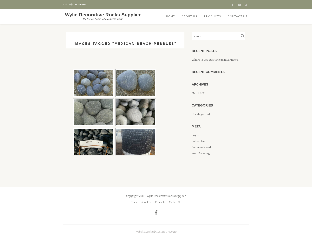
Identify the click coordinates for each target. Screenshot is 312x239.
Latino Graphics (167, 231)
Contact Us (238, 16)
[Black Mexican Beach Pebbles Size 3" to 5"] (135, 83)
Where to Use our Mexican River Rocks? (216, 59)
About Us (189, 16)
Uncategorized (201, 114)
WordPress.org (201, 153)
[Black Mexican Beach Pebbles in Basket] (93, 142)
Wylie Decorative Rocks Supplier (103, 14)
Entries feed (199, 141)
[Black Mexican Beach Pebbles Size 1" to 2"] (93, 83)
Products (212, 16)
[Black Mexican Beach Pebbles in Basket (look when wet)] (135, 142)
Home (170, 16)
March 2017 (199, 93)
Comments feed (201, 147)
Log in (195, 135)
